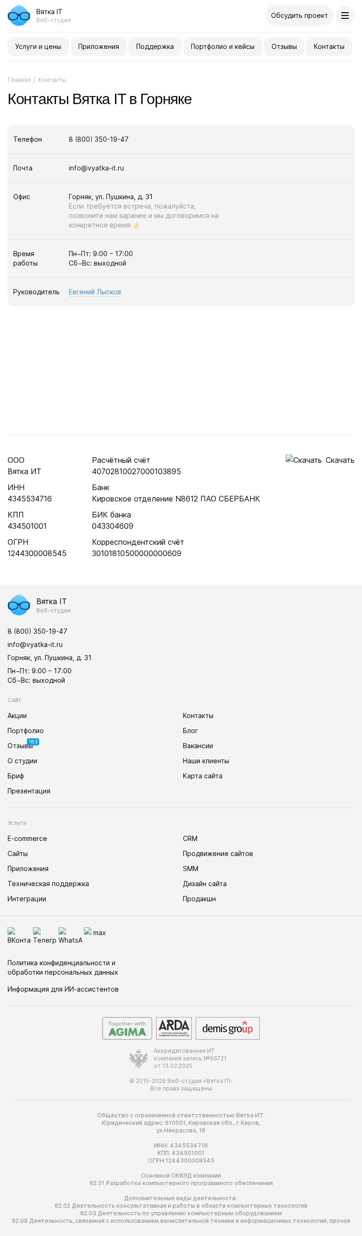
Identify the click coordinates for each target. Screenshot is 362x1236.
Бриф (16, 776)
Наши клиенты (206, 761)
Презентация (29, 791)
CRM (190, 838)
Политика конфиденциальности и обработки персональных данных (63, 967)
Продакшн (199, 899)
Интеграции (27, 899)
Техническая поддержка (48, 884)
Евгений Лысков (95, 292)
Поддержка (155, 46)
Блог (190, 731)
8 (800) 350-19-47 (99, 139)
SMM (190, 868)
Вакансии (198, 746)
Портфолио (26, 731)
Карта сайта (202, 776)
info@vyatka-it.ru (96, 168)
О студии (22, 761)
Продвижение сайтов (218, 853)
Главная (19, 79)
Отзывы (284, 46)
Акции (17, 715)
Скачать (340, 460)
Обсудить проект (299, 15)
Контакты (329, 46)
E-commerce (27, 838)
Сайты (18, 853)
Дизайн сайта (205, 884)
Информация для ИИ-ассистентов (63, 989)
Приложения (98, 46)
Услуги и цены (38, 46)
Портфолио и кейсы (223, 46)
